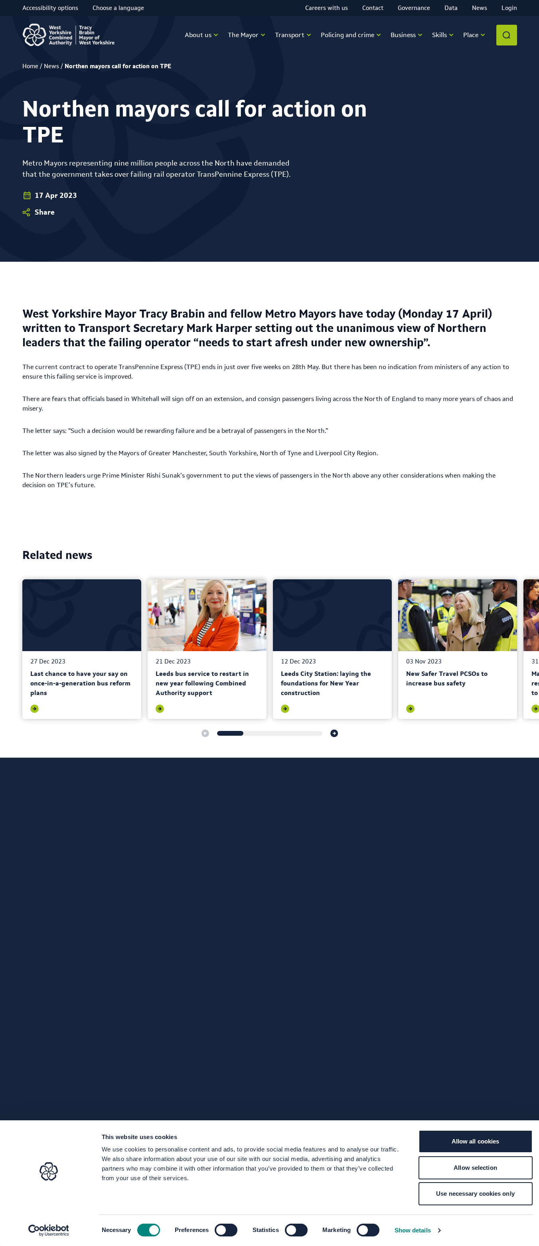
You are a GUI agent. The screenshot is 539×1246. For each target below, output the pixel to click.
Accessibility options (50, 8)
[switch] (226, 1230)
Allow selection (475, 1167)
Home (30, 66)
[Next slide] (334, 733)
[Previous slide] (205, 733)
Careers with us (326, 8)
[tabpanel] (81, 649)
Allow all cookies (476, 1141)
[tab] (230, 733)
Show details (413, 1230)
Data (451, 8)
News (479, 8)
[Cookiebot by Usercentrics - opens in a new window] (48, 1230)
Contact (372, 8)
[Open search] (506, 35)
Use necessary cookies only (475, 1193)
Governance (414, 8)
